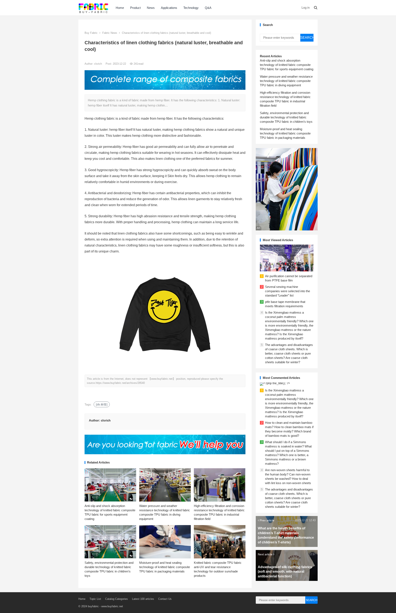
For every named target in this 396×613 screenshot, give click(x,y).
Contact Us (165, 598)
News (151, 7)
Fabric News (109, 32)
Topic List (95, 598)
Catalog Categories (116, 598)
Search (307, 37)
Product (135, 7)
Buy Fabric (91, 32)
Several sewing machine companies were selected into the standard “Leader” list (287, 291)
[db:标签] (101, 404)
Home (120, 7)
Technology (191, 7)
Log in (306, 7)
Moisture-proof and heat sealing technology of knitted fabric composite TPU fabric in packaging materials (164, 567)
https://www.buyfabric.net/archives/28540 (120, 382)
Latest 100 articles (143, 598)
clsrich (98, 63)
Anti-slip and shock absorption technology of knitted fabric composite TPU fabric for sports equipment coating (286, 65)
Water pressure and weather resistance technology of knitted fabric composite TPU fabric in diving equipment (286, 81)
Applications (169, 7)
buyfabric (93, 606)
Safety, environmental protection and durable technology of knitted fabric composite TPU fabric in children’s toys (286, 117)
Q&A (208, 7)
